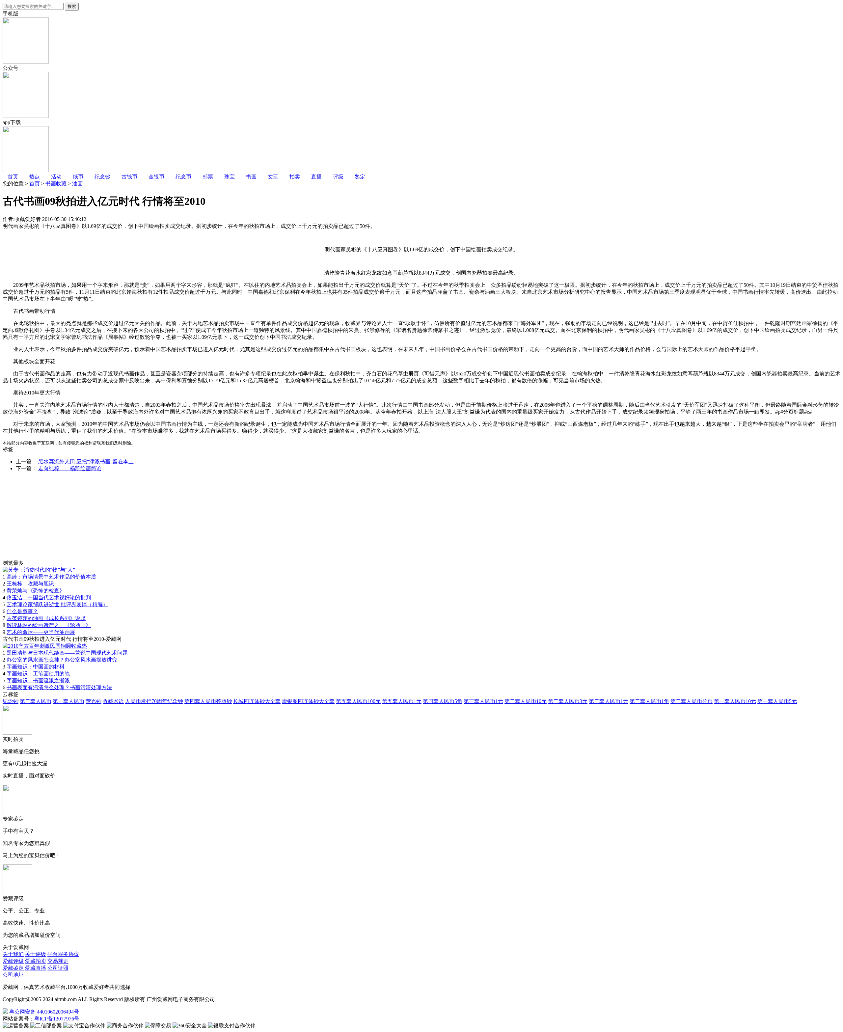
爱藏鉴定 (13, 968)
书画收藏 (56, 183)
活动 (56, 176)
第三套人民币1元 (483, 701)
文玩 (273, 176)
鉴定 (360, 176)
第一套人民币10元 (735, 701)
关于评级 (35, 954)
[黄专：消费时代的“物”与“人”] (39, 570)
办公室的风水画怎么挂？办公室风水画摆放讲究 (62, 660)
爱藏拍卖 (35, 961)
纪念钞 (102, 176)
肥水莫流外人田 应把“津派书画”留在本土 (86, 461)
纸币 (78, 176)
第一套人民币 (68, 701)
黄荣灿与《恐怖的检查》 (36, 590)
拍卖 (294, 176)
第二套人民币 (35, 701)
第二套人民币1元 (608, 701)
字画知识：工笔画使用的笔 (38, 673)
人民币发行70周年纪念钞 (154, 701)
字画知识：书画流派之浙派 (38, 680)
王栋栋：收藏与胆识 (30, 583)
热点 (34, 176)
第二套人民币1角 (649, 701)
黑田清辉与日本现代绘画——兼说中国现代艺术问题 (67, 653)
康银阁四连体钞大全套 (308, 701)
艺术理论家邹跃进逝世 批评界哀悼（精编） (57, 604)
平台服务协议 (63, 954)
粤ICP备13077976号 (56, 1018)
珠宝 (229, 176)
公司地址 (13, 975)
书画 (251, 176)
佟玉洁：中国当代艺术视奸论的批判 (49, 597)
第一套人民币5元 (777, 701)
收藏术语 (113, 701)
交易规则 (57, 961)
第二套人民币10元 (525, 701)
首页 (13, 176)
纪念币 (183, 176)
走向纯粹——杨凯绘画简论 (69, 468)
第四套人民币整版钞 (208, 701)
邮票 (208, 176)
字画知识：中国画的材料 (36, 666)
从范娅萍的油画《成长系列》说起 (46, 618)
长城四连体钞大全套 (257, 701)
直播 (316, 176)
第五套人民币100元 (358, 701)
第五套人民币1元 (402, 701)
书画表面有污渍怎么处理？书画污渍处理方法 (59, 687)
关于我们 (13, 954)
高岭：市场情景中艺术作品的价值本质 (51, 577)
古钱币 (129, 176)
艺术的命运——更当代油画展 (41, 632)
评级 (338, 176)
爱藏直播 (35, 968)
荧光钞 (93, 701)
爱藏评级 (13, 961)
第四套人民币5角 (442, 701)
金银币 (156, 176)
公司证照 (57, 968)
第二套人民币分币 (691, 701)
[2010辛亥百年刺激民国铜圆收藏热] (45, 646)
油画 (77, 183)
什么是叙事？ (22, 611)
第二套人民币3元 (567, 701)
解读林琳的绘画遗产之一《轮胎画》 (49, 625)
